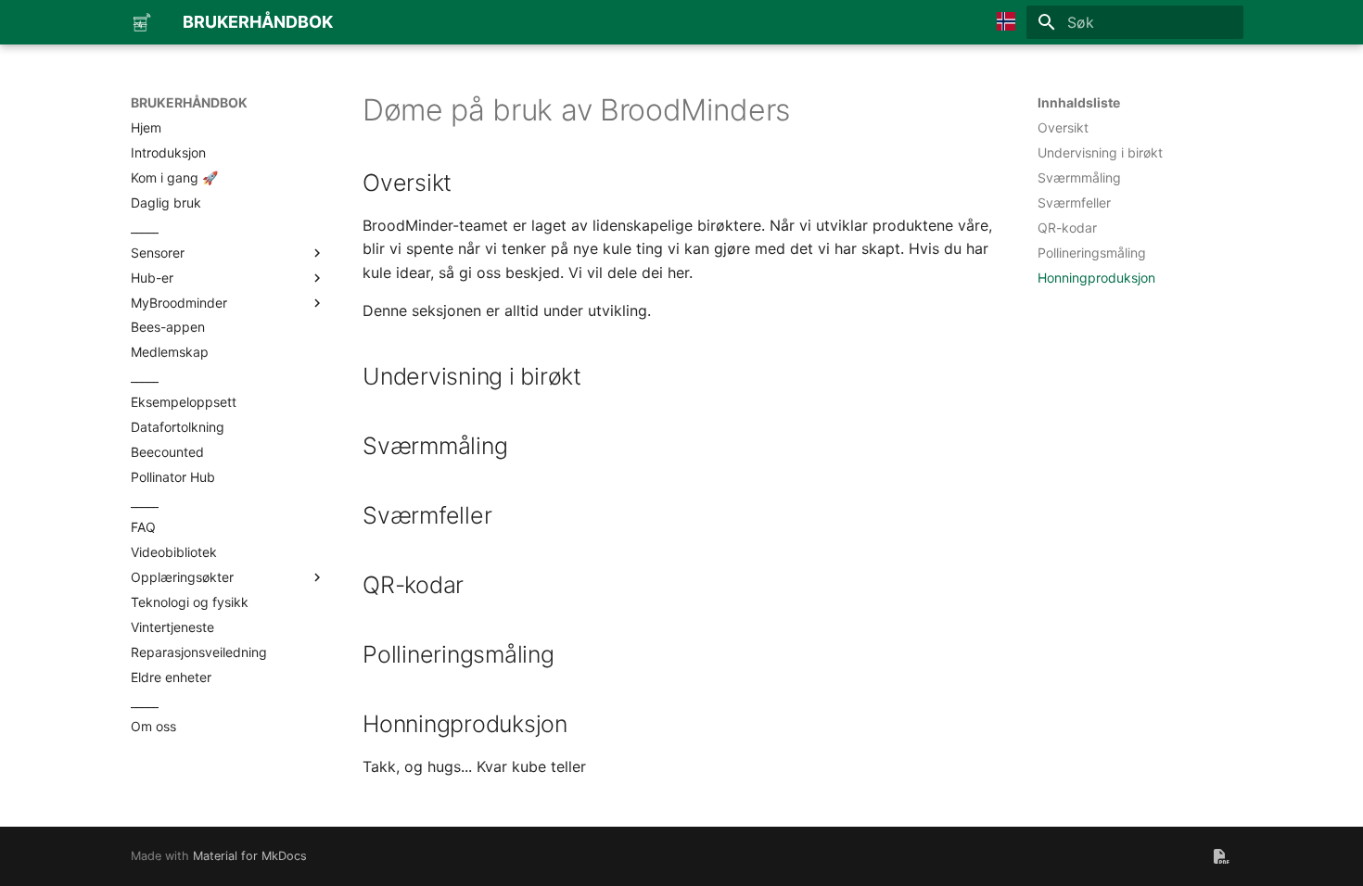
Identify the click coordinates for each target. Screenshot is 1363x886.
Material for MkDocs (250, 856)
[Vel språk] (1006, 22)
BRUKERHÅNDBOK (189, 102)
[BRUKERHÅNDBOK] (141, 22)
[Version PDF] (1221, 856)
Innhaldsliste (1079, 102)
